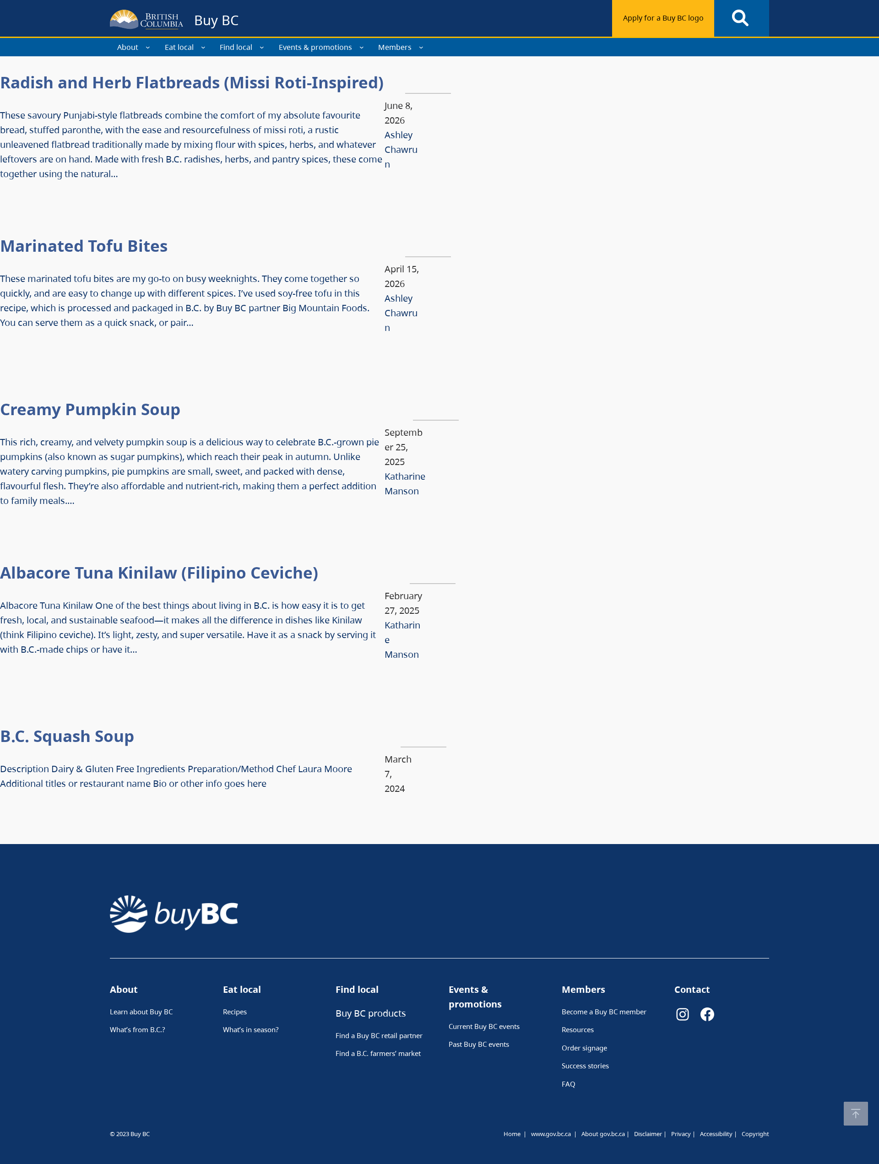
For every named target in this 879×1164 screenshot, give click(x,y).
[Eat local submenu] (203, 47)
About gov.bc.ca (603, 1134)
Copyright (755, 1134)
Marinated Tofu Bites (84, 245)
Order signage (584, 1047)
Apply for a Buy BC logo (663, 18)
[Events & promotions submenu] (361, 47)
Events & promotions (315, 47)
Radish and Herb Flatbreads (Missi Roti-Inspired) (192, 82)
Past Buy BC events (479, 1044)
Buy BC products (371, 1013)
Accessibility (716, 1134)
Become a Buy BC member (604, 1011)
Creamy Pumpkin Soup (90, 409)
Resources (578, 1029)
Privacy (681, 1134)
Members (395, 47)
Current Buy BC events (484, 1026)
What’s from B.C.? (137, 1029)
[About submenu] (148, 47)
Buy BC (216, 20)
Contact (692, 989)
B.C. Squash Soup (67, 736)
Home (512, 1134)
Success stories (585, 1065)
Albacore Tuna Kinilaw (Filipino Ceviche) (159, 572)
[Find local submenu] (262, 47)
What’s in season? (251, 1029)
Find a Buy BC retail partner (379, 1035)
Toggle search (741, 18)
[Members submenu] (421, 47)
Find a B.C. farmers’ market (378, 1053)
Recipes (235, 1011)
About (127, 47)
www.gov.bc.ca (551, 1134)
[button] (856, 1114)
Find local (236, 47)
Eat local (179, 47)
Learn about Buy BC (141, 1011)
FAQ (568, 1083)
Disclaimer (648, 1134)
